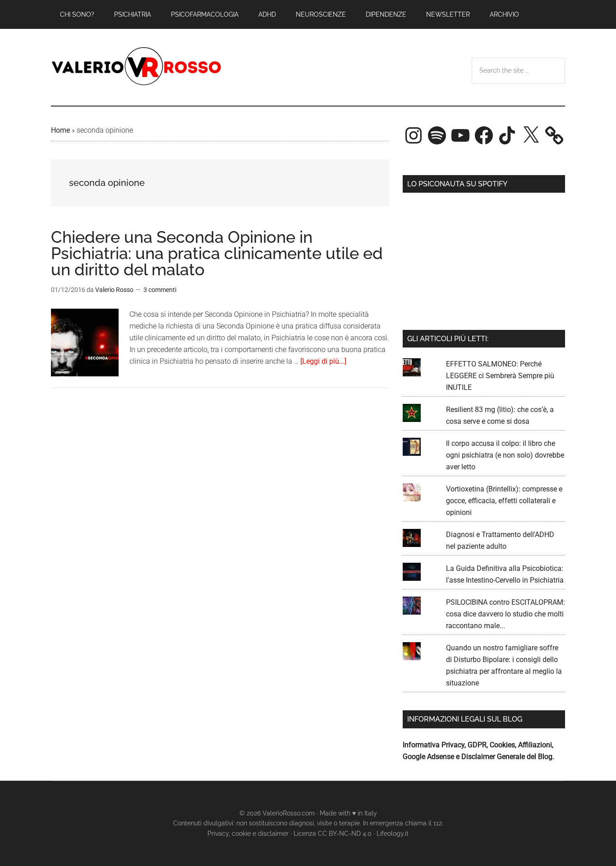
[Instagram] (413, 135)
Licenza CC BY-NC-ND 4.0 (333, 833)
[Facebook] (484, 135)
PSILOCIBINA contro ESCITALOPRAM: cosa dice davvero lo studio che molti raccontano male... (505, 614)
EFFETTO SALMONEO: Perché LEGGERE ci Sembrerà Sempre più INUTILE (500, 376)
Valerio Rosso (136, 67)
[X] (531, 135)
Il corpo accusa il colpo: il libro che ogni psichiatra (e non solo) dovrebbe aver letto (505, 455)
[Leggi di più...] (323, 361)
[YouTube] (460, 135)
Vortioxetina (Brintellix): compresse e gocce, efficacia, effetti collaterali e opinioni (504, 501)
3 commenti (159, 289)
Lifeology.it (393, 833)
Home (60, 130)
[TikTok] (507, 135)
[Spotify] (437, 135)
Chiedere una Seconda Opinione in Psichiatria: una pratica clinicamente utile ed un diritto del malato (217, 253)
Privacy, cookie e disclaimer (248, 833)
